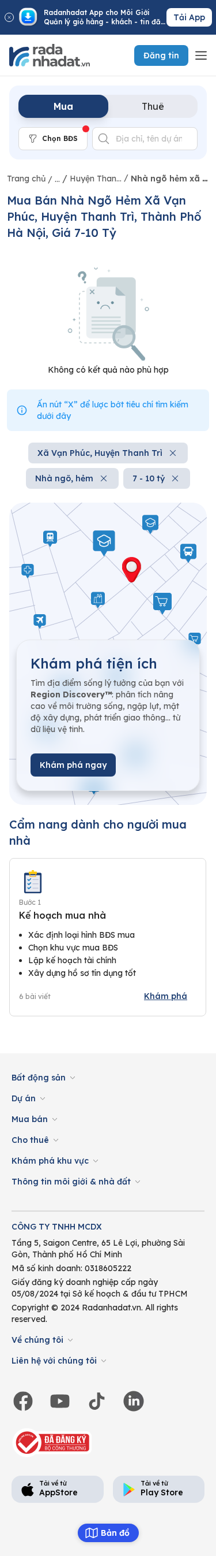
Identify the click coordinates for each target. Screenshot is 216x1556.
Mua (63, 106)
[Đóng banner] (9, 17)
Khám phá (165, 996)
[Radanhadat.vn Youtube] (59, 1401)
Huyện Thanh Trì (96, 178)
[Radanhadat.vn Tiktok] (96, 1401)
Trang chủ (26, 178)
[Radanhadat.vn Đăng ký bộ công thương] (53, 1443)
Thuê (153, 106)
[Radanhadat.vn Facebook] (23, 1401)
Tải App (189, 17)
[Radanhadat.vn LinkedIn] (133, 1401)
